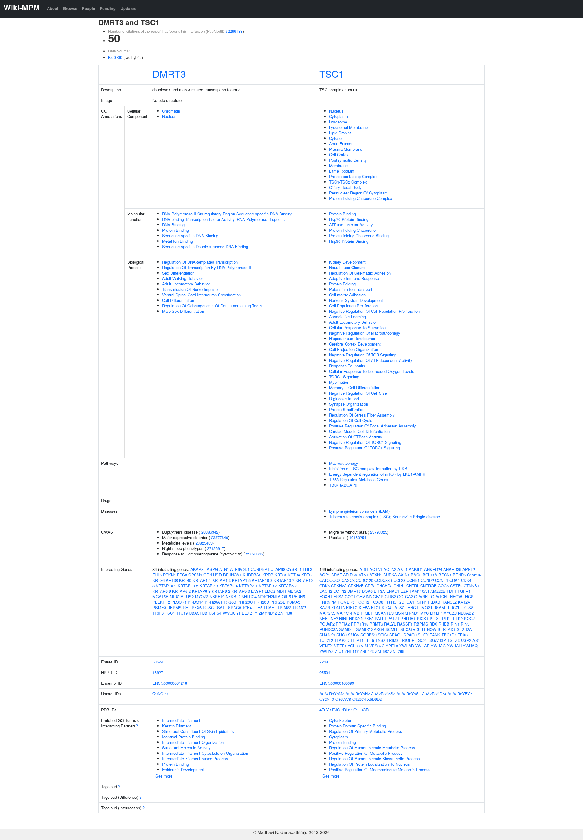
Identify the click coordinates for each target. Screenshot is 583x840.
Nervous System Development (356, 300)
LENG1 (411, 607)
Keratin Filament (176, 726)
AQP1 (324, 575)
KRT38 (172, 580)
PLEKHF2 (161, 602)
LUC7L (454, 607)
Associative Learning (347, 316)
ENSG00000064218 (169, 683)
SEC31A (407, 629)
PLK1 (447, 618)
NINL (343, 618)
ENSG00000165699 (336, 683)
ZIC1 (339, 651)
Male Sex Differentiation (183, 311)
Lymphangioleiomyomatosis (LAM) (359, 511)
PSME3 (159, 607)
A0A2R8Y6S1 (409, 694)
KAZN (324, 607)
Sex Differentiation (178, 273)
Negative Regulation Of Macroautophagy (364, 333)
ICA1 (409, 602)
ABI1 (364, 569)
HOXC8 (376, 602)
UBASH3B (198, 613)
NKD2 (354, 618)
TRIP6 (158, 613)
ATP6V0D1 (240, 569)
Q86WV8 (343, 699)
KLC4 (386, 607)
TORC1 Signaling (344, 377)
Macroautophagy (343, 463)
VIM (364, 646)
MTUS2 (187, 596)
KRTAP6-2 (181, 591)
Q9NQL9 (160, 694)
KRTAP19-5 (188, 586)
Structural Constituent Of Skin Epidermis (198, 731)
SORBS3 (368, 635)
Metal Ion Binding (177, 241)
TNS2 (380, 640)
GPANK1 (422, 596)
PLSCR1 (178, 602)
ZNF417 (352, 651)
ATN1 (224, 569)
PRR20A (212, 602)
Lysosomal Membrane (348, 127)
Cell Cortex (339, 154)
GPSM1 (195, 575)
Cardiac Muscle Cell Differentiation (359, 431)
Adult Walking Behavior (182, 278)
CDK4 (466, 580)
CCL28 (399, 580)
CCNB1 (413, 580)
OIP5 (286, 596)
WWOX (228, 613)
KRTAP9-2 (221, 591)
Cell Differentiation (178, 300)
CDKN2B (356, 586)
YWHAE (422, 646)
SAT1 (222, 607)
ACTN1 (376, 569)
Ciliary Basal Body (345, 187)
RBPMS (174, 607)
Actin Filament (342, 144)
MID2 (174, 596)
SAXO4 (377, 629)
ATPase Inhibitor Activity (351, 225)
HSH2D (397, 602)
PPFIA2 (343, 624)
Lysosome (338, 122)
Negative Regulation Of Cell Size (358, 393)
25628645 (254, 554)
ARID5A (350, 575)
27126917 (215, 548)
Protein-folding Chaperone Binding (359, 235)
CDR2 (370, 586)
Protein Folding (342, 284)
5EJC (335, 710)
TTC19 (182, 613)
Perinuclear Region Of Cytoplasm (358, 193)
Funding (108, 8)
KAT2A (464, 602)
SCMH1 (392, 629)
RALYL (390, 624)
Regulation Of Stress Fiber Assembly (362, 415)
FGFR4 (464, 591)
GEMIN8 (364, 596)
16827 (157, 672)
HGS (469, 596)
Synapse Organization (348, 404)
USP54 (215, 613)
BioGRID (115, 57)
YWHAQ (470, 646)
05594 (324, 672)
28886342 (209, 532)
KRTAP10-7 (284, 580)
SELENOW (426, 629)
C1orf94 (474, 575)
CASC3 (348, 580)
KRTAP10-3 (262, 580)
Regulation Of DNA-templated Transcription (200, 262)
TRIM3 (392, 640)
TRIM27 (299, 607)
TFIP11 (356, 640)
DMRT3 (169, 73)
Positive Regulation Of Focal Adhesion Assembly (372, 426)
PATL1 (380, 618)
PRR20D (261, 602)
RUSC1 (209, 607)
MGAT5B (160, 596)
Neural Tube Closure (347, 267)
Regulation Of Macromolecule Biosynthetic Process (374, 758)
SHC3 (341, 635)
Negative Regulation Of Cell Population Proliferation (374, 311)
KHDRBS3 (252, 575)
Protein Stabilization (346, 409)
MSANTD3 (384, 613)
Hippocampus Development (353, 338)
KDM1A (338, 607)
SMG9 (353, 635)
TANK (435, 635)
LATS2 (398, 607)
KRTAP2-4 (228, 586)
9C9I (355, 710)
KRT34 (294, 575)
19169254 (357, 537)
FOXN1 (169, 575)
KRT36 (158, 580)
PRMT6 (376, 624)
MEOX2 (294, 591)
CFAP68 (278, 569)
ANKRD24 (433, 569)
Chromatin (171, 111)
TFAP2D (341, 640)
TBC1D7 (449, 635)
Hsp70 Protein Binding (348, 219)
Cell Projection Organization (353, 349)
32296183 (234, 31)
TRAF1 (270, 607)
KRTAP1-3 (221, 580)
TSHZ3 (453, 640)
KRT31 (280, 575)
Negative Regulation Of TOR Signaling (362, 355)
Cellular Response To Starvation (357, 327)
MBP (369, 613)
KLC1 (375, 607)
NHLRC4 (249, 596)
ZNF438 (285, 613)
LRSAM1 (439, 607)
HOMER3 (346, 602)
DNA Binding (173, 225)
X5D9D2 (374, 699)
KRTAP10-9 (166, 586)
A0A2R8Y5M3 (331, 694)
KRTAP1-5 (241, 580)
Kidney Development (347, 262)
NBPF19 (217, 596)
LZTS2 (467, 607)
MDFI (281, 591)
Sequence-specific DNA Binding (190, 235)
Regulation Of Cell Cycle (350, 420)
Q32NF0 (326, 699)
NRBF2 (367, 618)
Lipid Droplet (340, 133)
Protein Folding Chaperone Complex (360, 198)
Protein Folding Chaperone (352, 230)
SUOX (423, 635)
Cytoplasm (338, 116)
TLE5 (257, 607)
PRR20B (228, 602)
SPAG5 (395, 635)
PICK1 (422, 618)
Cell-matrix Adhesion (347, 295)
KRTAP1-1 (202, 580)
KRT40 (185, 580)
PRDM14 (195, 602)
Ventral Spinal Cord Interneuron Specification (201, 295)
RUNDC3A (328, 629)
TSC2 (421, 640)
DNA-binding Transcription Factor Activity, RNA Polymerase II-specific (224, 219)
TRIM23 (284, 607)
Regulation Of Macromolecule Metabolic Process (372, 748)
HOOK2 (362, 602)
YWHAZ (326, 651)
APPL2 (468, 569)
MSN (399, 613)
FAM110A (418, 591)
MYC (424, 613)
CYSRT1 (294, 569)
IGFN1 (421, 602)
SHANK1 (327, 635)
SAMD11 (347, 629)
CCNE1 (441, 580)
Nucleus (169, 116)
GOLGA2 (405, 596)
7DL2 (345, 710)
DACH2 (325, 591)
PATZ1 (393, 618)
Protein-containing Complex (353, 176)
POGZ (469, 618)
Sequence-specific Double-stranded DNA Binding (205, 246)
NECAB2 (466, 613)
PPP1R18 (359, 624)
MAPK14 (344, 613)
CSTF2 (456, 586)
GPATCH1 (440, 596)
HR (387, 602)
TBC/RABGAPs (343, 485)
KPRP (267, 575)
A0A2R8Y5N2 (358, 694)
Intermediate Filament (181, 720)
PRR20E (277, 602)
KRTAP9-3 (240, 591)
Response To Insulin (347, 366)
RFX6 (197, 607)
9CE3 (365, 710)
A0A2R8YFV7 (460, 694)
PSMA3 (293, 602)
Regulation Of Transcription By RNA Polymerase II (206, 267)
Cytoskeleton (340, 720)
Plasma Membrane (345, 149)
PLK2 (458, 618)
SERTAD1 (446, 629)
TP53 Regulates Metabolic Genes (358, 479)
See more (163, 776)
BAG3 (416, 575)
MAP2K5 (327, 613)
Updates (128, 8)
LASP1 (257, 591)
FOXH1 (325, 596)
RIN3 (465, 624)
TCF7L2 (326, 640)
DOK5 (367, 591)
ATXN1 (376, 575)
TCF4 (247, 607)
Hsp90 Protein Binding (348, 241)
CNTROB (428, 586)
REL (186, 607)
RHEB (443, 624)
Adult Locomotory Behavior (186, 284)
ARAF (336, 575)
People (88, 8)
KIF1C (351, 607)
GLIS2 (390, 596)
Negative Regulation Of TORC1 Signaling (365, 442)
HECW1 (457, 596)
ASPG (212, 569)
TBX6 (463, 635)
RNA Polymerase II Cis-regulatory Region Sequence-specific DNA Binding (227, 214)
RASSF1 (405, 624)
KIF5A (364, 607)
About (52, 8)
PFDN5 (298, 596)
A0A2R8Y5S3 (383, 694)
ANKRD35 (452, 569)
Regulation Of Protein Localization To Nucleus (369, 764)
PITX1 (435, 618)
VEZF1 (340, 646)
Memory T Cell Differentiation (354, 387)
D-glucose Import (344, 398)
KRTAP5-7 (287, 586)
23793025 (378, 532)
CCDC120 (364, 580)
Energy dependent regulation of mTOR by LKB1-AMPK (377, 474)
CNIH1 (399, 586)
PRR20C (245, 602)
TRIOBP (407, 640)
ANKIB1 (416, 569)
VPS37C (376, 646)
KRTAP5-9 (161, 591)
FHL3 (307, 569)
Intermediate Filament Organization (193, 742)
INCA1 (235, 575)
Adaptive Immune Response (354, 278)
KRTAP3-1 (248, 586)
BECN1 (445, 575)
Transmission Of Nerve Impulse (190, 289)
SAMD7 (363, 629)
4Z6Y (324, 710)
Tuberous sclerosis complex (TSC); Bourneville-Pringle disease (384, 516)
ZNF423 (367, 651)
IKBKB (434, 602)
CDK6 (324, 586)
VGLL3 (354, 646)
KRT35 (307, 575)
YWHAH (454, 646)
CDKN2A (339, 586)
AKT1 (402, 569)
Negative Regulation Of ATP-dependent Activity (370, 360)
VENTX (326, 646)
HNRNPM (327, 602)
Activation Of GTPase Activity (355, 437)
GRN (207, 575)
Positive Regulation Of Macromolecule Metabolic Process (380, 769)
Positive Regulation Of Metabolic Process (366, 753)
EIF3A (379, 591)
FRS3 (182, 575)
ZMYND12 (268, 613)
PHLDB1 (408, 618)
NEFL (324, 618)
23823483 (204, 543)
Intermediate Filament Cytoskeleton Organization (205, 753)
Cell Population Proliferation (353, 306)
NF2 (334, 618)
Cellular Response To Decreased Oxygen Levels (371, 371)
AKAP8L (198, 569)
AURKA (390, 575)
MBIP (358, 613)
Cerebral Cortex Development (355, 344)
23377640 (219, 537)
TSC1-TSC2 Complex (348, 182)
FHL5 (157, 575)
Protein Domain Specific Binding (357, 726)
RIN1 (455, 624)
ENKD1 (392, 591)
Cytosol (336, 138)
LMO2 (270, 591)
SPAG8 (234, 607)
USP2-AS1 (470, 640)
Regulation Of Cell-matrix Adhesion (360, 273)
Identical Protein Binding (183, 737)
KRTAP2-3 (208, 586)
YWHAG (438, 646)
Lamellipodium (341, 171)
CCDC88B (383, 580)
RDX (433, 624)
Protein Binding (175, 230)
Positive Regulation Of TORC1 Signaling (364, 447)
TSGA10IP (436, 640)
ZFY (253, 613)
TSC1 (331, 73)
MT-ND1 (412, 613)
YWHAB (406, 646)
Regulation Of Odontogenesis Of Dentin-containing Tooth (212, 306)
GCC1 (350, 596)
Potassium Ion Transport (350, 289)
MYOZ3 (201, 596)
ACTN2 (390, 569)
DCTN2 (339, 591)
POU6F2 (327, 624)
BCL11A (430, 575)
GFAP (378, 596)
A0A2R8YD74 (434, 694)
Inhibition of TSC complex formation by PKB (368, 468)
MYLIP (436, 613)
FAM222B (436, 591)
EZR (404, 591)
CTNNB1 (471, 586)
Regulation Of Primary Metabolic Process (365, 731)
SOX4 (383, 635)
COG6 (443, 586)
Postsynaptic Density (348, 160)
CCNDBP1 (260, 569)
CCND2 (427, 580)
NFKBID (233, 596)
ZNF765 (397, 651)
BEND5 (459, 575)
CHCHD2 (384, 586)
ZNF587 (382, 651)
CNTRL (412, 586)
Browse (70, 8)
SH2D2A (464, 629)
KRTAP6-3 (201, 591)
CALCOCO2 (329, 580)
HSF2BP (221, 575)
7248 (323, 662)
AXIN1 (404, 575)
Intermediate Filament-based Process (195, 758)
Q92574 (359, 699)
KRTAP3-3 (268, 586)
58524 (157, 662)
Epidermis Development (183, 769)
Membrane (338, 165)
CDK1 (454, 580)
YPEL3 (242, 613)
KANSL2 (449, 602)
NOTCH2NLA (269, 596)
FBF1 (451, 591)
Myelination (339, 382)
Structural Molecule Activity (186, 748)
